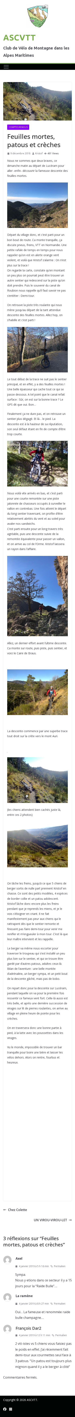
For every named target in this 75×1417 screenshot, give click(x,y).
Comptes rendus (18, 127)
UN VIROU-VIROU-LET (50, 1220)
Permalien (59, 1266)
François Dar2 (28, 1328)
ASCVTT (19, 37)
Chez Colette (17, 1210)
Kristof (39, 153)
